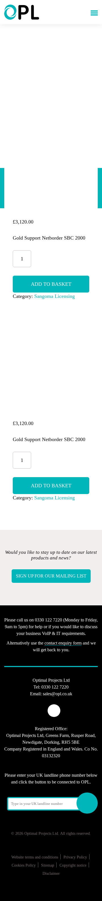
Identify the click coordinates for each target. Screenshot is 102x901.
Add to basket (51, 284)
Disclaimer (51, 873)
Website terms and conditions (34, 857)
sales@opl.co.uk (57, 693)
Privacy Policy (75, 857)
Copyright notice (73, 865)
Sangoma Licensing (54, 296)
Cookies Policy (24, 865)
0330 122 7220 (55, 687)
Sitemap (47, 865)
